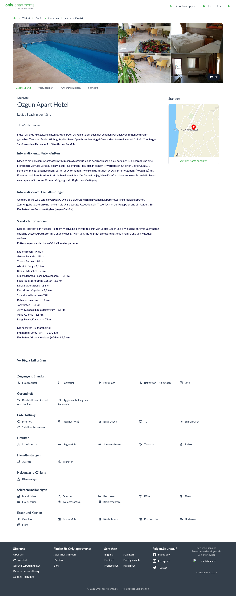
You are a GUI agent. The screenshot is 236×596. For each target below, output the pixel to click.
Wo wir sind (20, 560)
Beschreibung (23, 87)
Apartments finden (65, 554)
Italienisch (129, 565)
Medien (58, 560)
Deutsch (109, 560)
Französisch (111, 565)
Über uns (18, 554)
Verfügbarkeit (45, 87)
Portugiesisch (131, 560)
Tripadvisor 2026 (208, 572)
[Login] (228, 6)
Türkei (26, 18)
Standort (93, 87)
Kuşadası (53, 18)
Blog (56, 565)
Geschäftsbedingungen (26, 565)
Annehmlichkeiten (71, 87)
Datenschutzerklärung (26, 571)
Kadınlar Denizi (74, 18)
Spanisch (128, 554)
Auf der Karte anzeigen (193, 160)
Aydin (39, 18)
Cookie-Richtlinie (23, 576)
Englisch (109, 554)
